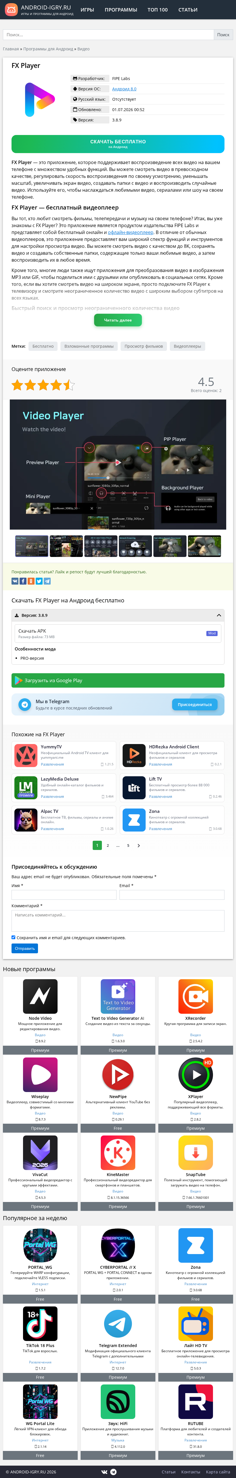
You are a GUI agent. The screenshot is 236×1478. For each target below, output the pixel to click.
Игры (87, 9)
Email (124, 885)
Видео (83, 49)
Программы (121, 9)
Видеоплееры (187, 346)
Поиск (223, 34)
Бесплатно (43, 346)
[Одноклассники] (31, 581)
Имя (16, 885)
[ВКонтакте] (15, 581)
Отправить (25, 948)
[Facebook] (23, 581)
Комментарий (25, 905)
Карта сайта (218, 1472)
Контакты (190, 1472)
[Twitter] (39, 581)
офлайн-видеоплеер (130, 232)
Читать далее (118, 320)
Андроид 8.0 (124, 89)
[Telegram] (47, 581)
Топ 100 (158, 9)
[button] (228, 404)
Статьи (187, 9)
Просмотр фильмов (144, 346)
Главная (11, 49)
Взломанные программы (89, 346)
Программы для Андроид (48, 49)
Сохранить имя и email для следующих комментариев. (71, 937)
